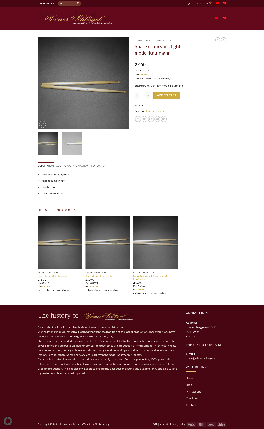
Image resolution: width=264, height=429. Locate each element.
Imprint (163, 424)
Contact (191, 405)
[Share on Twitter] (144, 119)
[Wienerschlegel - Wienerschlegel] (75, 18)
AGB (155, 424)
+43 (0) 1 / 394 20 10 (208, 344)
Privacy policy (178, 424)
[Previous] (44, 83)
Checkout (192, 398)
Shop (189, 384)
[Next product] (217, 39)
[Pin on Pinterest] (157, 119)
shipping (143, 74)
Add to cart (166, 95)
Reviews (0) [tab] (98, 165)
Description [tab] (46, 165)
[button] (188, 3)
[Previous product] (223, 39)
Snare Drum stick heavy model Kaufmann (150, 277)
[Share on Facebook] (138, 119)
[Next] (123, 83)
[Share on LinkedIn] (164, 119)
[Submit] (78, 3)
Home (138, 40)
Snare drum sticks (158, 40)
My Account (193, 391)
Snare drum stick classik (98, 276)
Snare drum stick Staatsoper (53, 276)
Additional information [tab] (72, 165)
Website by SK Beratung (95, 424)
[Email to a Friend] (151, 119)
